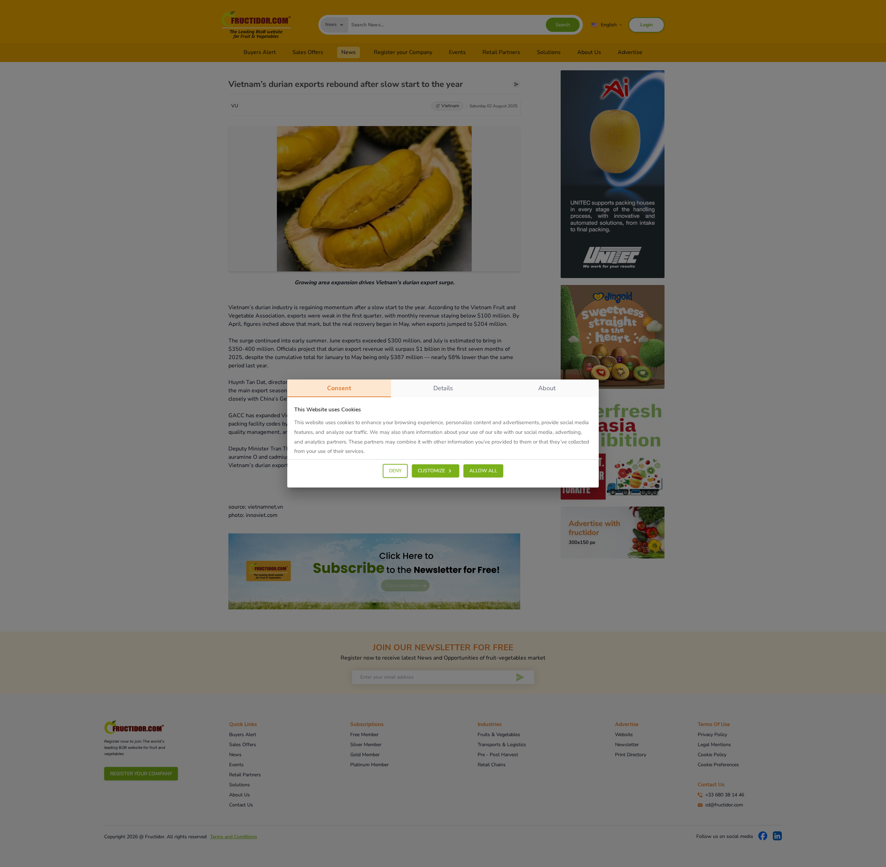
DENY (395, 470)
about (546, 388)
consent (339, 388)
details (443, 388)
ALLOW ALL (483, 470)
